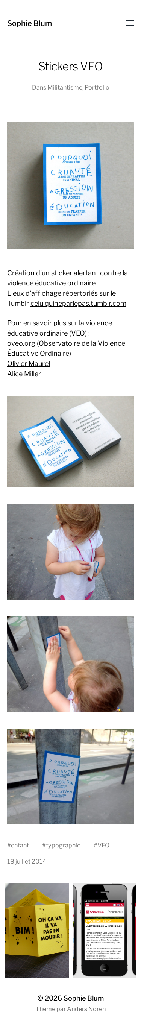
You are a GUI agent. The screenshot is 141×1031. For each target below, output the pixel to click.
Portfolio (97, 87)
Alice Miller (24, 374)
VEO (103, 845)
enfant (20, 845)
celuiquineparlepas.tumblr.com (78, 303)
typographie (63, 845)
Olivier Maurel (28, 363)
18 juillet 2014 (27, 861)
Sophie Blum (29, 23)
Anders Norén (86, 1009)
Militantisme (64, 87)
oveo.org (21, 343)
